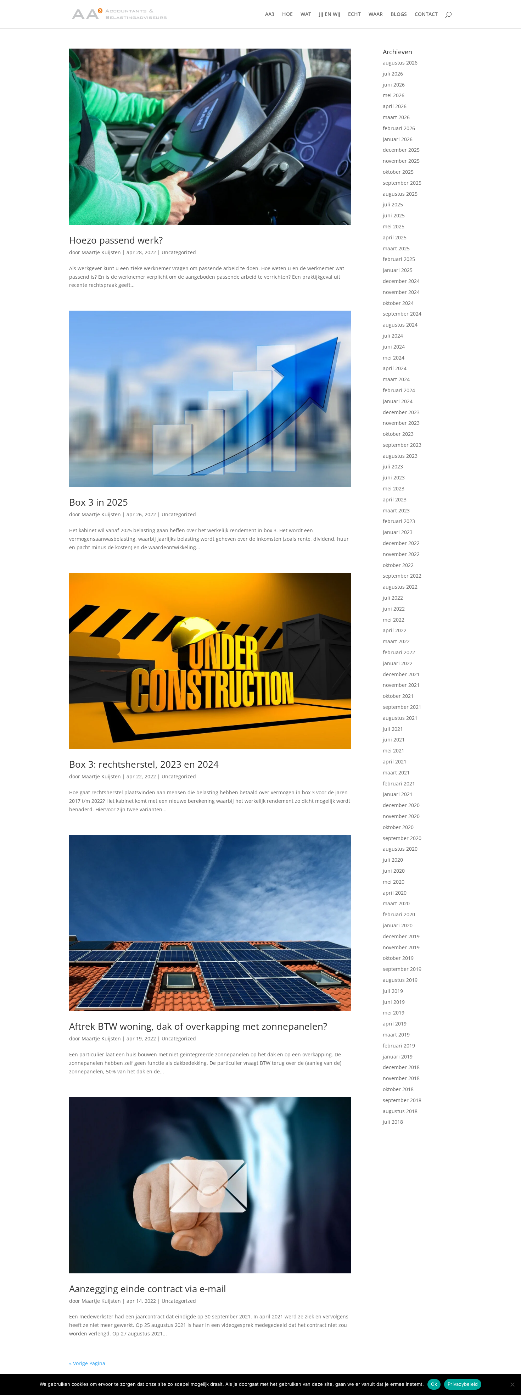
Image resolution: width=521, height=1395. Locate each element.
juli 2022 (393, 597)
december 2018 (401, 1067)
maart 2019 (396, 1034)
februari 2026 (399, 128)
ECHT (354, 14)
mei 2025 (393, 226)
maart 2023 (396, 510)
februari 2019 (399, 1045)
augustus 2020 (400, 848)
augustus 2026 (400, 62)
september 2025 (402, 182)
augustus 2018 (400, 1111)
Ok (434, 1384)
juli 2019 (393, 991)
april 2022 (395, 630)
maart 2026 (396, 117)
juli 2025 (393, 204)
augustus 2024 (400, 324)
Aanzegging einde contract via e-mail (147, 1288)
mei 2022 (393, 619)
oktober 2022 (398, 565)
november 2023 (401, 422)
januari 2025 (398, 270)
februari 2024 (399, 390)
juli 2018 (393, 1121)
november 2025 (401, 160)
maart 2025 (396, 248)
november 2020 (401, 816)
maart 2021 (396, 772)
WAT (306, 14)
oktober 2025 (398, 171)
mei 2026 (393, 95)
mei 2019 (393, 1012)
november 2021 (401, 685)
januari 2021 (398, 794)
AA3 (269, 14)
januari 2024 (398, 401)
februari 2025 (399, 259)
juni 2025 (394, 215)
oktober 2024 (398, 303)
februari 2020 (399, 914)
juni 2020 (394, 870)
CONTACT (426, 14)
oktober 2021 (398, 696)
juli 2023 (393, 466)
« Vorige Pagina (87, 1363)
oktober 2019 (398, 958)
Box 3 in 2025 (98, 502)
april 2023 (395, 499)
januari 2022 (398, 663)
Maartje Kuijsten (101, 252)
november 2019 (401, 947)
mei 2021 (393, 750)
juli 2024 (393, 335)
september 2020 (402, 838)
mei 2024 (393, 357)
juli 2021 (393, 729)
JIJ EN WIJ (329, 14)
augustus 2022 (400, 586)
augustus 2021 (400, 718)
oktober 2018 (398, 1089)
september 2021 (402, 707)
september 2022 (402, 575)
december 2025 (401, 149)
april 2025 (395, 237)
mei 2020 (393, 881)
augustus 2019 (400, 980)
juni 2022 (394, 608)
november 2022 (401, 554)
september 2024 (402, 313)
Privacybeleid (463, 1384)
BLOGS (399, 14)
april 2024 (395, 368)
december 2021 (401, 674)
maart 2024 (396, 379)
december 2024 (401, 281)
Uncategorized (179, 252)
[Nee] (512, 1384)
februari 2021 (399, 783)
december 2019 (401, 936)
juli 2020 (393, 859)
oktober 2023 (398, 433)
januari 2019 (398, 1056)
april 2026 (395, 106)
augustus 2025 (400, 193)
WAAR (376, 14)
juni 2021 (394, 739)
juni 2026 (394, 84)
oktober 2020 (398, 827)
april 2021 (395, 761)
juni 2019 (394, 1002)
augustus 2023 (400, 455)
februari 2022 (399, 652)
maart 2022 (396, 641)
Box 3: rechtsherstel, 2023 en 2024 (144, 764)
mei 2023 (393, 488)
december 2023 (401, 412)
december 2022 (401, 543)
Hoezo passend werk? (116, 240)
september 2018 (402, 1100)
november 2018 (401, 1078)
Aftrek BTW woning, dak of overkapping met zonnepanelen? (198, 1026)
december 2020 (401, 805)
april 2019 (395, 1023)
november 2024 (401, 292)
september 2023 (402, 444)
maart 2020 (396, 903)
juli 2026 (393, 73)
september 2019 (402, 969)
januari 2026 (398, 139)
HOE (287, 14)
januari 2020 (398, 925)
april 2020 (395, 892)
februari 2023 (399, 521)
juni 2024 (394, 346)
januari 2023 (398, 532)
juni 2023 (394, 477)
